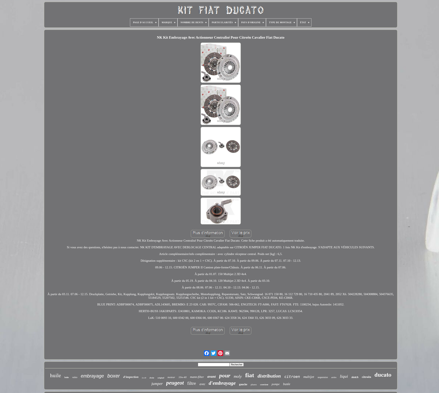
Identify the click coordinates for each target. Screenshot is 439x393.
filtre (191, 383)
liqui (344, 376)
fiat (249, 375)
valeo (74, 377)
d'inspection (130, 377)
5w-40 (144, 378)
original (161, 378)
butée (286, 384)
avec (202, 384)
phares (254, 384)
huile (55, 375)
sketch (354, 377)
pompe (276, 384)
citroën (366, 377)
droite (152, 378)
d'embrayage (222, 383)
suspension (323, 377)
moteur (171, 377)
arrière (333, 377)
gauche (243, 384)
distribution (269, 376)
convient (264, 384)
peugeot (175, 383)
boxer (113, 376)
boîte (66, 377)
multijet (308, 377)
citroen (292, 376)
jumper (157, 383)
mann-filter (197, 377)
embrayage (92, 376)
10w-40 (183, 377)
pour (224, 375)
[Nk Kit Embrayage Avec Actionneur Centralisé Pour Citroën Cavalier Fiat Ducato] (221, 63)
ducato (383, 374)
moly (238, 376)
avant (211, 376)
